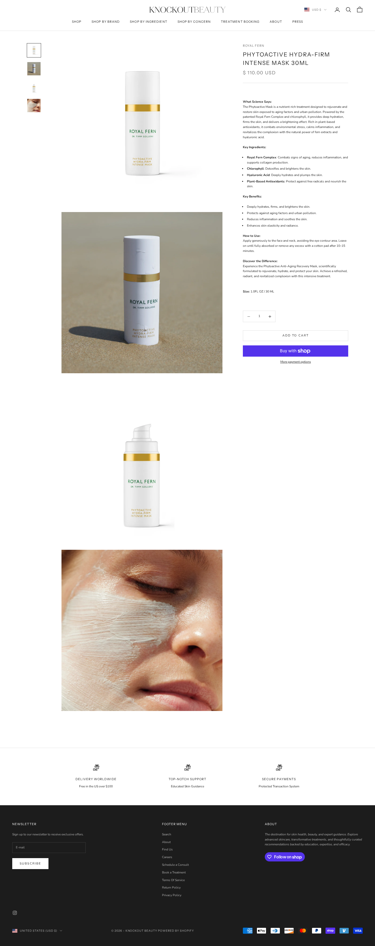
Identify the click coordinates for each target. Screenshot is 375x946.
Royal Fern (253, 46)
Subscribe (30, 863)
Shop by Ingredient (148, 22)
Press (297, 22)
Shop (76, 22)
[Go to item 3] (34, 87)
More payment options (295, 362)
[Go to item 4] (34, 105)
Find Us (167, 849)
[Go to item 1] (34, 50)
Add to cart (295, 336)
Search (166, 834)
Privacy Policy (171, 895)
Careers (167, 857)
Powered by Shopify (176, 930)
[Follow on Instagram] (14, 912)
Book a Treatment (174, 872)
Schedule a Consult (175, 865)
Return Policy (171, 887)
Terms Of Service (173, 880)
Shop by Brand (106, 22)
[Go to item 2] (34, 69)
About (276, 22)
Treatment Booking (240, 22)
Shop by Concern (194, 22)
